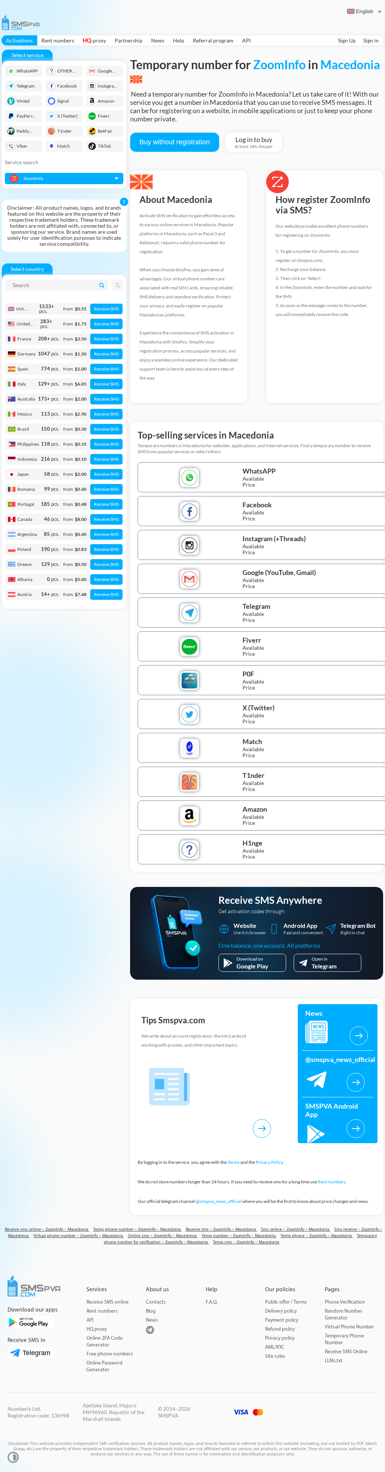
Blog (151, 1311)
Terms (233, 1162)
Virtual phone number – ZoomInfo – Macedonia (78, 1235)
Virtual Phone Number (349, 1327)
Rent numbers (57, 40)
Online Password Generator (104, 1366)
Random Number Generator (343, 1314)
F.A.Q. (212, 1302)
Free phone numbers (109, 1354)
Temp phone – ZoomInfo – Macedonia (316, 1235)
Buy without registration (174, 142)
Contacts (155, 1302)
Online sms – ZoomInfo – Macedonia (163, 1235)
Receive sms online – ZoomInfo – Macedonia (47, 1229)
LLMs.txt (334, 1360)
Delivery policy (281, 1311)
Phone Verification (345, 1302)
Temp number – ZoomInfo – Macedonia (239, 1235)
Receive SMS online (107, 1302)
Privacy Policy (269, 1162)
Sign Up (347, 40)
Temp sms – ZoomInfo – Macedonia (246, 1242)
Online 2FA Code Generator (104, 1341)
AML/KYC (274, 1347)
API (246, 40)
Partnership (128, 40)
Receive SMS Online (346, 1351)
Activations (19, 40)
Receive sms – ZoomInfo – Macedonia (221, 1229)
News (157, 40)
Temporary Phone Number (344, 1339)
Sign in (371, 40)
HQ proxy (96, 1329)
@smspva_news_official (218, 1201)
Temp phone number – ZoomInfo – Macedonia (137, 1229)
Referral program (213, 40)
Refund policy (280, 1329)
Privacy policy (279, 1338)
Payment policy (281, 1320)
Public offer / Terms (285, 1302)
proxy (94, 40)
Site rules (275, 1356)
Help (178, 40)
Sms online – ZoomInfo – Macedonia (295, 1229)
